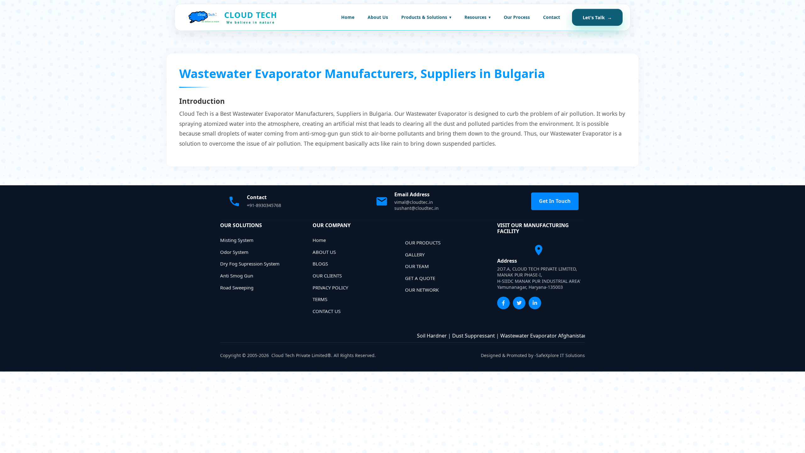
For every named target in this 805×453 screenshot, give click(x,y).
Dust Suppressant (462, 335)
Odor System (234, 252)
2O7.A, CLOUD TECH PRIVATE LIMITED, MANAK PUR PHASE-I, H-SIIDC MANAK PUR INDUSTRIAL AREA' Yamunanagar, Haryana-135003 (538, 278)
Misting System (236, 240)
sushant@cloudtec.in (416, 208)
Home (347, 17)
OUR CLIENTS (327, 275)
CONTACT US (327, 311)
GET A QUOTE (420, 278)
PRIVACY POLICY (330, 287)
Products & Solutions (426, 17)
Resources (477, 17)
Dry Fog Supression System (250, 263)
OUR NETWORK (422, 290)
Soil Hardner (421, 335)
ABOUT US (324, 252)
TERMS (320, 299)
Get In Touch (555, 201)
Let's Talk (597, 17)
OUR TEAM (417, 266)
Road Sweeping (236, 287)
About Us (378, 17)
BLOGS (320, 263)
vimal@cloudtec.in (413, 202)
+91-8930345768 (264, 205)
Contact (551, 17)
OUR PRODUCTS (423, 242)
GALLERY (415, 254)
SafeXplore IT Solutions (560, 355)
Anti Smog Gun (236, 275)
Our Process (517, 17)
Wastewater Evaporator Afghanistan (532, 335)
